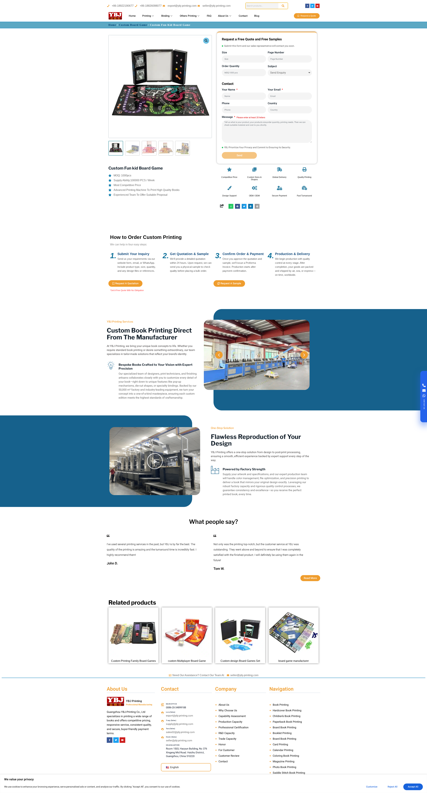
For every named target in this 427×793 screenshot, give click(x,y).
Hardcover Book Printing (287, 710)
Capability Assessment (232, 716)
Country (272, 103)
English (174, 767)
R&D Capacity (227, 733)
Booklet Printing (282, 733)
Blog (256, 16)
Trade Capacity (227, 739)
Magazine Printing (283, 761)
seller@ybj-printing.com (216, 5)
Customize (371, 786)
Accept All (413, 786)
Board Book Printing (284, 727)
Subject (272, 66)
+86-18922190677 (123, 5)
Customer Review (229, 756)
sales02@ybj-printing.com (180, 732)
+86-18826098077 (151, 5)
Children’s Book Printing (286, 716)
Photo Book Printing (284, 767)
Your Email (274, 90)
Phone (226, 103)
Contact (243, 16)
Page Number (276, 53)
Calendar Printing (283, 750)
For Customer (227, 750)
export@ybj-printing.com (182, 5)
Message (228, 117)
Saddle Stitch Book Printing (289, 773)
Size (224, 53)
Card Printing (280, 744)
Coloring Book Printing (286, 756)
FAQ (209, 16)
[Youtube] (317, 6)
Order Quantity (230, 66)
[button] (206, 41)
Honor (222, 744)
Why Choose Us (228, 710)
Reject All (392, 786)
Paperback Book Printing (287, 722)
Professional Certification (234, 727)
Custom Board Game (133, 25)
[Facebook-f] (307, 6)
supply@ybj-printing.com (179, 724)
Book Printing (281, 705)
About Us (223, 16)
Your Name (229, 90)
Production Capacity (230, 722)
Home (132, 16)
